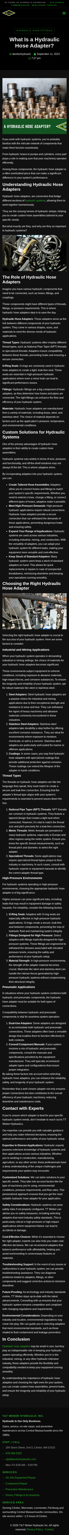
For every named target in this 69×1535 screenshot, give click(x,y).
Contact (49, 1529)
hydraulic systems (35, 200)
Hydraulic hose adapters (16, 1346)
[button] (64, 13)
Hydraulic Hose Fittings (35, 30)
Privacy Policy (35, 1529)
